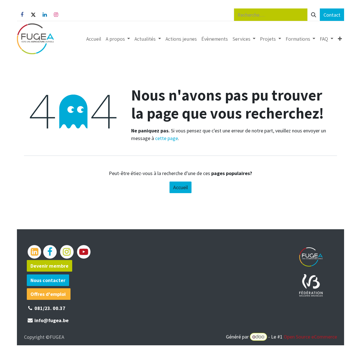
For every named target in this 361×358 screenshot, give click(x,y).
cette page (166, 138)
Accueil (180, 187)
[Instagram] (56, 15)
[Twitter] (33, 15)
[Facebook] (22, 15)
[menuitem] (94, 39)
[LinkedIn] (44, 15)
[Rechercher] (313, 14)
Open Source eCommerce (310, 336)
